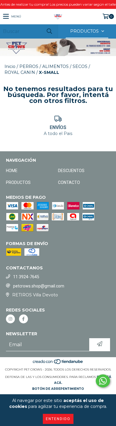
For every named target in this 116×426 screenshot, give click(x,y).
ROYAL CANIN (19, 72)
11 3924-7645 (26, 276)
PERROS (28, 66)
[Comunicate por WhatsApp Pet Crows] (103, 380)
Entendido (58, 419)
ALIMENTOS (55, 66)
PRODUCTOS (18, 182)
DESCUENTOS (71, 170)
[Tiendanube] (58, 363)
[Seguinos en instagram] (10, 318)
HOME (12, 170)
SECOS (80, 66)
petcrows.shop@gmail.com (38, 286)
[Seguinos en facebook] (23, 318)
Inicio (9, 66)
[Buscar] (49, 31)
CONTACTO (69, 182)
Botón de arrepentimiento (58, 389)
